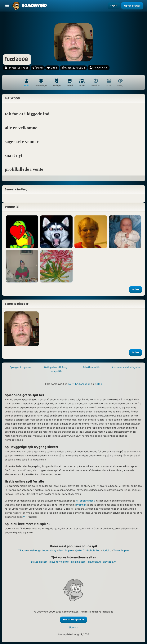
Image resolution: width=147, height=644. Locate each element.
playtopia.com (39, 562)
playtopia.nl (94, 562)
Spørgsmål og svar (20, 367)
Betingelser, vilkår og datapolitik (56, 369)
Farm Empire (65, 550)
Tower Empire (121, 550)
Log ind (113, 5)
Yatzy (53, 550)
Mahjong (35, 550)
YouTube (73, 384)
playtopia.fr (109, 562)
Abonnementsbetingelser (126, 367)
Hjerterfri (80, 550)
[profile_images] (21, 328)
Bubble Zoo (93, 550)
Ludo (45, 550)
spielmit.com (78, 562)
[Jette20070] (91, 231)
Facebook (84, 384)
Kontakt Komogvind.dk (73, 619)
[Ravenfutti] (56, 231)
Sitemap (73, 628)
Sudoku (106, 550)
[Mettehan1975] (22, 266)
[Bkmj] (22, 231)
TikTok (98, 384)
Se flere (135, 289)
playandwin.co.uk (59, 562)
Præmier (81, 505)
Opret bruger (132, 6)
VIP (25, 517)
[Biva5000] (125, 231)
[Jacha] (56, 266)
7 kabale (23, 550)
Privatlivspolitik (91, 367)
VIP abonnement (85, 501)
